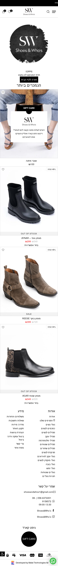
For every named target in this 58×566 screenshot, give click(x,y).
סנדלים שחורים (47, 448)
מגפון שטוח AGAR (31, 395)
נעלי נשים (50, 424)
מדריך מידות (18, 424)
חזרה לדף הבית (29, 79)
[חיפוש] (48, 11)
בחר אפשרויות (31, 245)
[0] (3, 12)
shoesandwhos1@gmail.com (38, 491)
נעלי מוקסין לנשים (46, 460)
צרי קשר (20, 443)
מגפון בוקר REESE (31, 318)
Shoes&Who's (44, 510)
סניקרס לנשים (48, 452)
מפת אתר (19, 447)
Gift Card (29, 539)
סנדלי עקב (50, 436)
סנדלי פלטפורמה (47, 440)
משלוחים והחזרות (15, 416)
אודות (52, 416)
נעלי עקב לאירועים (46, 456)
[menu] (54, 11)
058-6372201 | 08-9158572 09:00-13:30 (41, 501)
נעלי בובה (50, 464)
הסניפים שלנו (46, 420)
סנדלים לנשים (48, 432)
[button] (2, 554)
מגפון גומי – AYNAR (31, 238)
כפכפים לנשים (48, 428)
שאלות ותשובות (16, 420)
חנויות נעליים (48, 476)
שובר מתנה (31, 160)
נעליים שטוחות (48, 472)
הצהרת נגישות (17, 432)
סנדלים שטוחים (47, 444)
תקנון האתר (18, 428)
